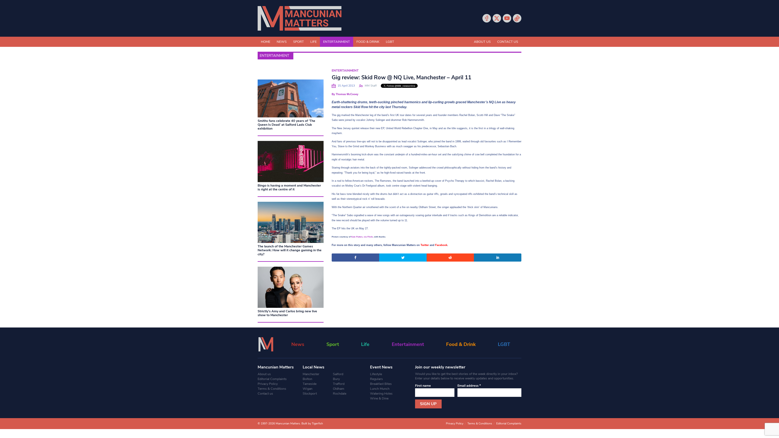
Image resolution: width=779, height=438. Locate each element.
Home (265, 42)
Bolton (307, 379)
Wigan (307, 388)
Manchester (311, 374)
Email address (469, 385)
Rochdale (339, 393)
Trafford (338, 384)
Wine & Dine (379, 398)
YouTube (507, 18)
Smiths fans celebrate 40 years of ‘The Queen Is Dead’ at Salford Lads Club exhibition (286, 125)
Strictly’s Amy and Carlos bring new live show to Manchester (287, 313)
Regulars (376, 379)
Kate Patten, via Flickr (362, 237)
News (282, 42)
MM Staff (371, 86)
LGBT (390, 42)
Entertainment (336, 42)
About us (482, 42)
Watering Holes (381, 393)
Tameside (309, 384)
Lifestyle (376, 374)
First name (423, 385)
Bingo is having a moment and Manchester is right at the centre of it (289, 187)
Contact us (507, 42)
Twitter (497, 18)
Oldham (338, 388)
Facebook (486, 18)
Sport (298, 42)
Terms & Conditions (272, 388)
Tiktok (517, 18)
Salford (338, 374)
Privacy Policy (268, 384)
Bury (336, 379)
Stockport (310, 393)
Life (313, 42)
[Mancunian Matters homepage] (299, 18)
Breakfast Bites (381, 384)
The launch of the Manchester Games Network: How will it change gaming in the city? (290, 250)
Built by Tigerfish (312, 423)
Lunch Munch (380, 388)
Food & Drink (367, 42)
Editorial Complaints (272, 379)
